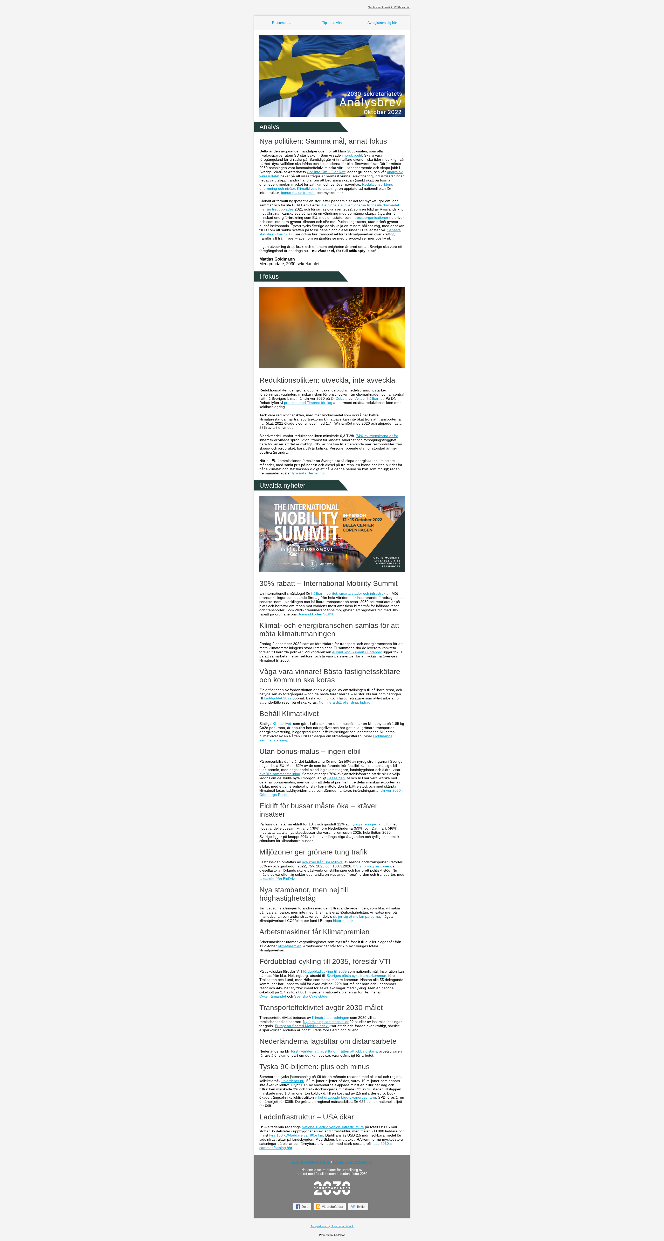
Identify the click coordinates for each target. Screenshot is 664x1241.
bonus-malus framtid (298, 193)
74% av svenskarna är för (377, 436)
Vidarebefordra (332, 1207)
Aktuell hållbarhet (369, 398)
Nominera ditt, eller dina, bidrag (344, 702)
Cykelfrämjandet (272, 996)
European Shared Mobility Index (302, 1026)
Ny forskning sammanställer (326, 1022)
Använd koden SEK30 (316, 614)
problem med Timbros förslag (308, 403)
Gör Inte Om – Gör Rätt (326, 172)
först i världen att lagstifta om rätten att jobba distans (334, 1051)
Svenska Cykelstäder (311, 996)
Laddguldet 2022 (278, 698)
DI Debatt (339, 398)
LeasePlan (336, 778)
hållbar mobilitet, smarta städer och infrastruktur (350, 593)
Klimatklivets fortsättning (317, 188)
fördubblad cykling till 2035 (325, 971)
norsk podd (353, 155)
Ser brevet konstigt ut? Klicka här (389, 7)
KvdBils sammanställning (279, 774)
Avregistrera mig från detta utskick (332, 1226)
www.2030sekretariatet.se (311, 1162)
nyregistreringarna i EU (369, 824)
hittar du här (343, 921)
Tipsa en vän (332, 23)
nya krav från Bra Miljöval (322, 862)
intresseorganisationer (370, 217)
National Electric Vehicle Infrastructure (333, 1127)
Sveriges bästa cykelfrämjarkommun (356, 975)
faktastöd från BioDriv (276, 879)
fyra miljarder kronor (308, 473)
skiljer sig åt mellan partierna (356, 916)
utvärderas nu (292, 1081)
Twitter (361, 1207)
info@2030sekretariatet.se (352, 1162)
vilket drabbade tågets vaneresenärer (345, 1097)
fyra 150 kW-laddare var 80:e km (296, 1135)
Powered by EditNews (332, 1234)
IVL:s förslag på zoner (371, 866)
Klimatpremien (289, 946)
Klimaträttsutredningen (330, 1017)
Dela (305, 1207)
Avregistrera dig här (382, 23)
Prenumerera (281, 23)
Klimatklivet (282, 723)
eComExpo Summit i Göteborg (357, 652)
